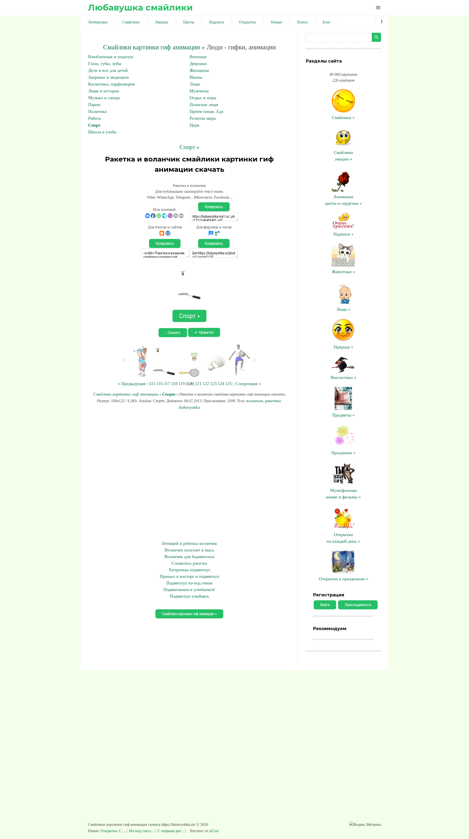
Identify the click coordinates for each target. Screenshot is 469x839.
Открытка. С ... (113, 831)
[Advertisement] (189, 475)
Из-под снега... (141, 831)
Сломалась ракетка (189, 563)
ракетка (273, 400)
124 (221, 383)
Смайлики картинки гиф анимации (125, 394)
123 (213, 383)
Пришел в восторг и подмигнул (189, 576)
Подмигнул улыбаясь (189, 596)
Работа (94, 118)
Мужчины (199, 90)
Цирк (195, 125)
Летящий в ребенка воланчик (189, 543)
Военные (198, 56)
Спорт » (189, 147)
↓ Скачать (173, 332)
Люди (195, 84)
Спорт (94, 125)
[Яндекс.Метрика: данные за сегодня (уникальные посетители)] (365, 825)
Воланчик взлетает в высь (189, 550)
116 (159, 383)
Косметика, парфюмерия (111, 84)
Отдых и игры (203, 97)
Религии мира (203, 118)
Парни (94, 104)
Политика (97, 111)
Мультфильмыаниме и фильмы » (343, 493)
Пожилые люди (204, 104)
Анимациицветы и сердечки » (343, 200)
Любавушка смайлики (140, 7)
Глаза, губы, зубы (104, 63)
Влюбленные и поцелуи (110, 56)
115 (152, 383)
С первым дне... (171, 831)
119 (181, 383)
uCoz (214, 830)
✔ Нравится (204, 332)
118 (174, 383)
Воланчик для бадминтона (189, 556)
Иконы (196, 77)
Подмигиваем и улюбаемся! (189, 589)
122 (206, 383)
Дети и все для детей (108, 70)
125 (228, 383)
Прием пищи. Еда (206, 111)
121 (198, 383)
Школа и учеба (102, 131)
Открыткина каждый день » (343, 538)
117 (167, 383)
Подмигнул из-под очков (189, 583)
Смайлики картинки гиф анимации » (154, 47)
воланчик (254, 400)
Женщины (199, 70)
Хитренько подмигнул (189, 569)
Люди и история (103, 90)
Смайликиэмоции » (343, 155)
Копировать (214, 206)
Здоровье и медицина (108, 77)
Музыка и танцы (104, 97)
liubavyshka (189, 407)
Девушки (198, 63)
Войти (325, 604)
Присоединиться (358, 604)
